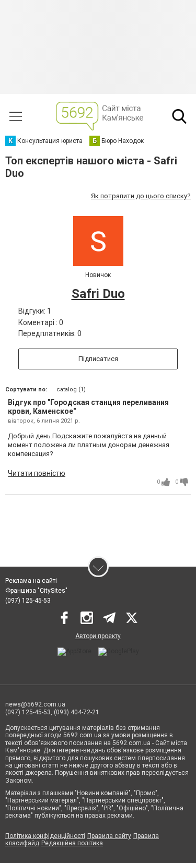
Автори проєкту (98, 636)
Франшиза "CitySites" (36, 590)
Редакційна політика (72, 843)
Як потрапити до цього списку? (141, 196)
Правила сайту (109, 836)
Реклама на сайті (31, 580)
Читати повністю (36, 473)
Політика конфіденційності (45, 836)
